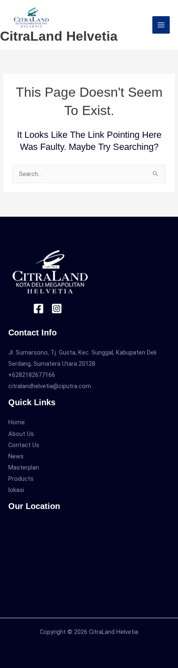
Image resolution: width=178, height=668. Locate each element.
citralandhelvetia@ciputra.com (49, 386)
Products (21, 478)
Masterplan (23, 467)
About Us (21, 434)
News (16, 456)
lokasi (16, 490)
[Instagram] (56, 308)
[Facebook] (38, 308)
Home (16, 422)
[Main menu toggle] (161, 25)
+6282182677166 (31, 375)
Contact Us (23, 445)
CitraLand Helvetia (59, 36)
